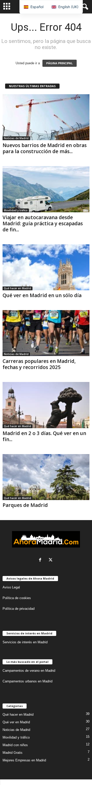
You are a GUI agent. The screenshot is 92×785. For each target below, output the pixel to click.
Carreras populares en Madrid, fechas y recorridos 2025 (39, 364)
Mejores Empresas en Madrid (24, 760)
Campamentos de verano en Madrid (29, 670)
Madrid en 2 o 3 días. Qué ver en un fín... (44, 436)
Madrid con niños (15, 745)
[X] (51, 560)
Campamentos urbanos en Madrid (27, 681)
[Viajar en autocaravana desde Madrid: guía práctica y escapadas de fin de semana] (46, 189)
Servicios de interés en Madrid (25, 642)
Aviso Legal (11, 587)
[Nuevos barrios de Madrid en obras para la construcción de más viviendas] (46, 117)
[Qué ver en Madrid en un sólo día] (46, 267)
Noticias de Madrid (16, 138)
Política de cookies (17, 598)
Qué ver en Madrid (16, 722)
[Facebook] (41, 560)
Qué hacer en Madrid (17, 288)
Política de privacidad (18, 609)
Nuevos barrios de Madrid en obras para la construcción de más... (45, 148)
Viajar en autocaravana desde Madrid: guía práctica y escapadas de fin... (43, 223)
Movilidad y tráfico (16, 210)
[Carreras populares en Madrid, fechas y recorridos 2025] (46, 333)
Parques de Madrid (25, 505)
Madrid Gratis (12, 753)
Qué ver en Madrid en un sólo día (42, 295)
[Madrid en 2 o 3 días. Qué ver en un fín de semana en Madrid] (46, 405)
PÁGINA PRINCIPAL (59, 63)
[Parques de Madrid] (46, 477)
